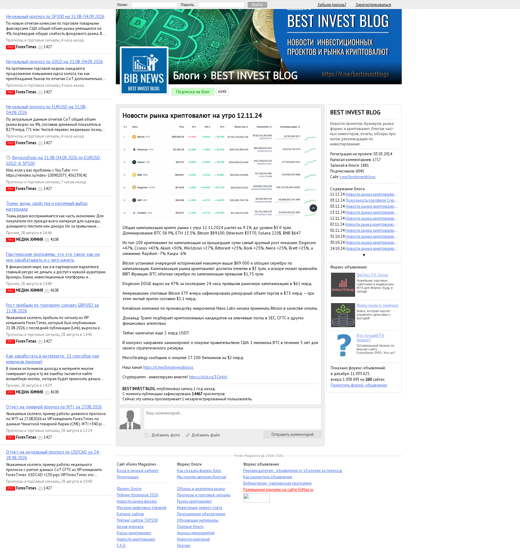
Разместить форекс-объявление (359, 385)
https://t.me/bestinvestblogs (168, 367)
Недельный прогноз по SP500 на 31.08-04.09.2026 (55, 16)
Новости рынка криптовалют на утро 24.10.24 (385, 248)
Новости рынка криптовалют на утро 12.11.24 (385, 218)
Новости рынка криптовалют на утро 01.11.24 (385, 230)
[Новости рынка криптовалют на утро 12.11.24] (220, 218)
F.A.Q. (121, 545)
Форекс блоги (129, 488)
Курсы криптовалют (134, 532)
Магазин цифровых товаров (141, 507)
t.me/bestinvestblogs (358, 176)
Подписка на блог (193, 92)
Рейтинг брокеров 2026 (137, 495)
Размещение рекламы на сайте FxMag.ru (278, 489)
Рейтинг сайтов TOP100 (137, 520)
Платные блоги (190, 526)
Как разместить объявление (267, 476)
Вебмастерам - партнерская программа (277, 483)
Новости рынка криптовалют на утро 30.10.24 (385, 242)
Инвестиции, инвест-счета (199, 507)
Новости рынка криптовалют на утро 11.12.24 (385, 194)
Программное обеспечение (201, 513)
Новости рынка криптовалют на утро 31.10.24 (385, 236)
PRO (11, 47)
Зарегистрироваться (373, 4)
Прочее (12, 232)
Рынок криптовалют (194, 501)
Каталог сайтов (130, 513)
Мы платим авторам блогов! (202, 476)
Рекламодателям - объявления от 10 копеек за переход (292, 470)
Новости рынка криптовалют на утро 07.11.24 (384, 224)
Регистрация (127, 476)
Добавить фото (165, 435)
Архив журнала (130, 526)
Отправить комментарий (292, 434)
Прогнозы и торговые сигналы (33, 40)
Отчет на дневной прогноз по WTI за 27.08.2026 (54, 407)
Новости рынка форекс (137, 501)
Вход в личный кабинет (138, 470)
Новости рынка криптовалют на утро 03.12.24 (385, 206)
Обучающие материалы (197, 520)
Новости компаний (193, 539)
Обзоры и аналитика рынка (201, 488)
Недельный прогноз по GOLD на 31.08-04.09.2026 (54, 61)
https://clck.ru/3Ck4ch (208, 377)
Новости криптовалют (136, 539)
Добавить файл (205, 435)
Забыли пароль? (331, 4)
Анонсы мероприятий (196, 532)
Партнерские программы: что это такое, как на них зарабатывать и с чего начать (53, 257)
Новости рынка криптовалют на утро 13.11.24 (385, 212)
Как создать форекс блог (199, 470)
